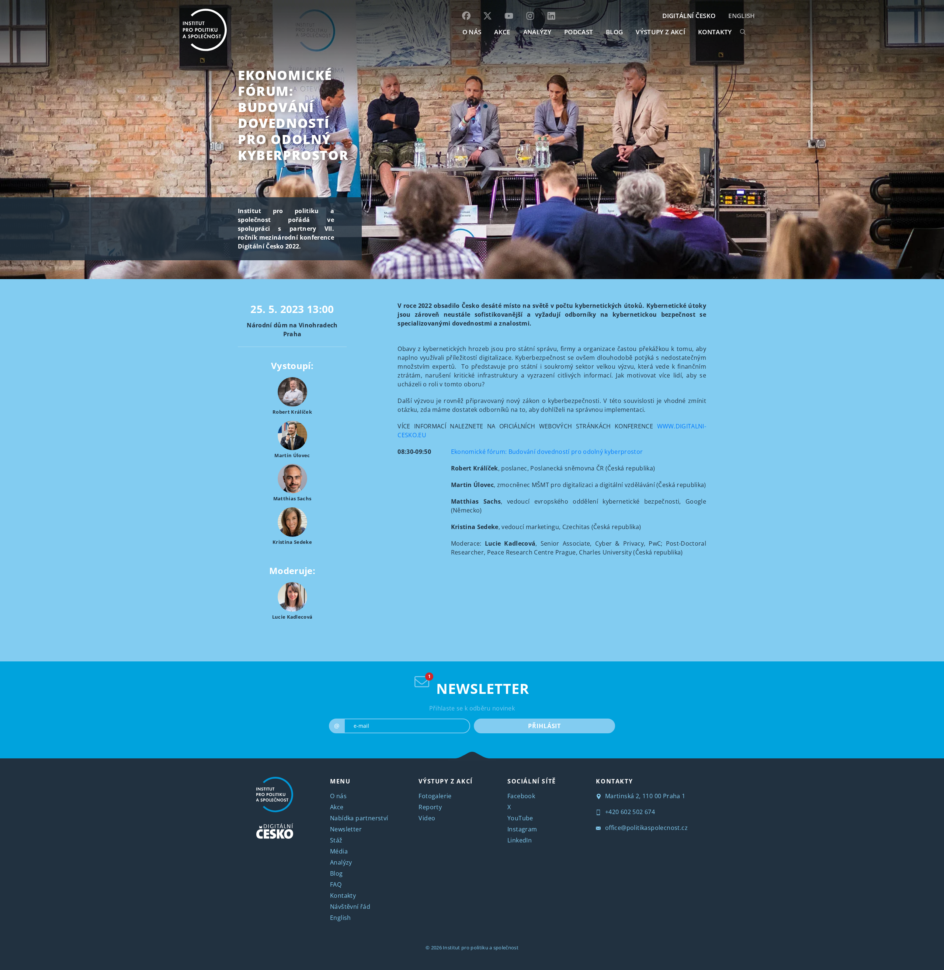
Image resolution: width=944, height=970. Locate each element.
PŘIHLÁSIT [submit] (544, 726)
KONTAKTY (715, 32)
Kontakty (343, 895)
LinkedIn (519, 840)
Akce (337, 807)
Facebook (521, 796)
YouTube (520, 818)
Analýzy (537, 32)
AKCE (502, 32)
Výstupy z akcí (660, 32)
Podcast (578, 32)
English (741, 15)
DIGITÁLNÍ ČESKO (688, 15)
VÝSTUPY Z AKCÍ (445, 781)
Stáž (336, 840)
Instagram (522, 829)
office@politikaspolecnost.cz (645, 828)
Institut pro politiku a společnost (480, 947)
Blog (336, 873)
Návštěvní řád (350, 907)
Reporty (430, 807)
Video (427, 818)
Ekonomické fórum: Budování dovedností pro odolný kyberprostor (293, 115)
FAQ (335, 884)
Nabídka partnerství (359, 818)
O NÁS (472, 32)
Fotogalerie (435, 796)
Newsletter (346, 829)
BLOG (614, 32)
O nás (338, 796)
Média (339, 851)
